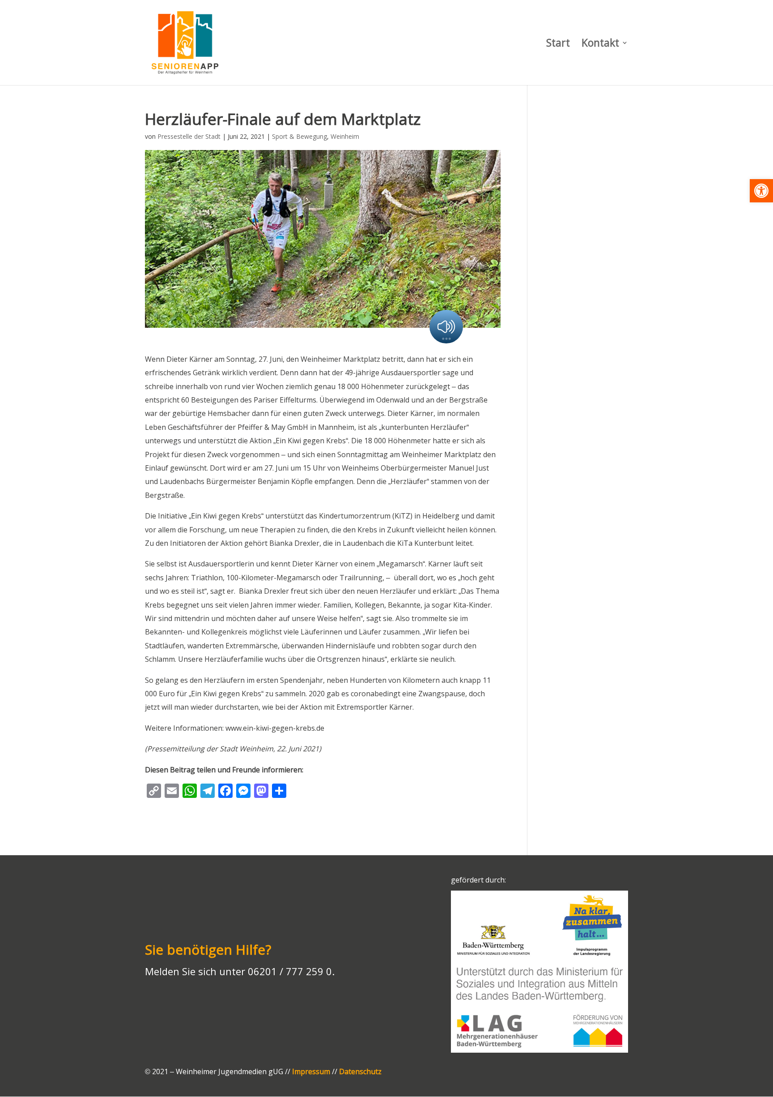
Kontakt (600, 44)
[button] (761, 190)
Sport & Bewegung (299, 136)
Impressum (311, 1071)
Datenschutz (360, 1071)
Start (558, 44)
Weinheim (345, 136)
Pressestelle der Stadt (189, 136)
